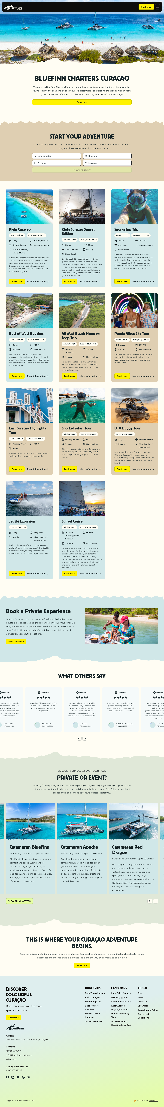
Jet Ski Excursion (94, 1021)
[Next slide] (84, 738)
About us (142, 1001)
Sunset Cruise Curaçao (92, 1015)
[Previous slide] (79, 738)
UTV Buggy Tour (119, 997)
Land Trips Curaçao (121, 993)
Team (140, 997)
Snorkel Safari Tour (121, 1001)
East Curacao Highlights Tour (119, 1007)
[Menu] (157, 6)
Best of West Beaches (91, 1007)
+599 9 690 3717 (13, 1051)
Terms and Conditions (143, 1016)
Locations (13, 1017)
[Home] (13, 7)
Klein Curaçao (92, 997)
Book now (146, 7)
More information (36, 281)
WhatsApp (11, 1059)
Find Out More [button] (16, 641)
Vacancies (143, 1005)
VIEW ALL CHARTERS (19, 901)
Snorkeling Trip (93, 1001)
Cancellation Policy (148, 1010)
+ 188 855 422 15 (14, 1070)
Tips (140, 993)
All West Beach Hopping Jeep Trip (121, 1023)
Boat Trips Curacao (95, 993)
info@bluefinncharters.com (20, 1055)
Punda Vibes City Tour (120, 1015)
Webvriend (153, 1100)
